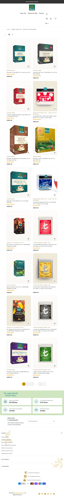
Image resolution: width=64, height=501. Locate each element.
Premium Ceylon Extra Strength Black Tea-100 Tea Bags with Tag (18, 372)
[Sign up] (54, 421)
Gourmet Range (37, 70)
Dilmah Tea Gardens (6, 442)
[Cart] (47, 18)
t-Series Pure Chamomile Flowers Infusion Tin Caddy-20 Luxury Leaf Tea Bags (44, 287)
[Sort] (5, 34)
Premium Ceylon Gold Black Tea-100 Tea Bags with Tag (44, 159)
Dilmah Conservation (6, 448)
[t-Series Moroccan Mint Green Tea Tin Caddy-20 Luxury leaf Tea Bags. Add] (54, 365)
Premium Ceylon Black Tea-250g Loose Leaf (18, 72)
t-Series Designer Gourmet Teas (41, 242)
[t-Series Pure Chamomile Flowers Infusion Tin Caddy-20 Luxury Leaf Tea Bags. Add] (54, 281)
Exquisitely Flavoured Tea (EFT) (15, 242)
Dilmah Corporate (6, 439)
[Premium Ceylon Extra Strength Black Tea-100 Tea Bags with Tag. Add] (28, 365)
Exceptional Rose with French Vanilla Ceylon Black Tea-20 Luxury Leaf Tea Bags (44, 116)
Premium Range (11, 70)
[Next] (44, 384)
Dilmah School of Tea (7, 450)
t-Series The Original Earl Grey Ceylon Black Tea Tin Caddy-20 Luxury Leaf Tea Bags (45, 330)
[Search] (47, 14)
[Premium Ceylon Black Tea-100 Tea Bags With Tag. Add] (28, 195)
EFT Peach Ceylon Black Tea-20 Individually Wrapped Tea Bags (18, 245)
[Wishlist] (55, 18)
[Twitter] (51, 494)
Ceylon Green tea (11, 285)
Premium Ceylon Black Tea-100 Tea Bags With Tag (17, 201)
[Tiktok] (48, 494)
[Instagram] (42, 494)
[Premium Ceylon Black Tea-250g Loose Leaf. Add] (28, 66)
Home (8, 29)
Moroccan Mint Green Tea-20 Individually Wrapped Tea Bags (18, 287)
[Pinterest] (54, 494)
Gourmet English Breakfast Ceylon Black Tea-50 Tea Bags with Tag (19, 115)
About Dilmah (5, 437)
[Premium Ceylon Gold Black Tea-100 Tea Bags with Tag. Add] (54, 152)
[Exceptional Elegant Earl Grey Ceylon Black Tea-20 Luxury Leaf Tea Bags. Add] (54, 195)
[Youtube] (45, 494)
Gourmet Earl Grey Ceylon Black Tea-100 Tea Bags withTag (45, 73)
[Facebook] (39, 494)
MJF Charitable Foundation (8, 445)
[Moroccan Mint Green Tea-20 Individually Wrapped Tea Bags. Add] (28, 281)
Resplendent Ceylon (6, 453)
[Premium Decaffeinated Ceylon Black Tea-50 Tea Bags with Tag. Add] (28, 152)
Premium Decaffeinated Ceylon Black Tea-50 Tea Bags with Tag (18, 159)
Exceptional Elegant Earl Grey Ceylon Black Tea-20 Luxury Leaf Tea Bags (44, 202)
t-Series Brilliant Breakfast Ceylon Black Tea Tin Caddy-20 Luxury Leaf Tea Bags (44, 245)
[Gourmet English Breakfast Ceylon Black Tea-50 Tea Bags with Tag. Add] (28, 108)
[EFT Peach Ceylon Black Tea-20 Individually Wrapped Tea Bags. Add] (28, 238)
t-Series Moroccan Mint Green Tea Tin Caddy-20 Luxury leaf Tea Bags (43, 372)
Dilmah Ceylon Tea (19, 493)
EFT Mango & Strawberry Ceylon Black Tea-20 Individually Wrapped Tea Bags (18, 330)
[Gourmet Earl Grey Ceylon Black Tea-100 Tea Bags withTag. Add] (54, 66)
